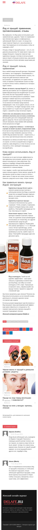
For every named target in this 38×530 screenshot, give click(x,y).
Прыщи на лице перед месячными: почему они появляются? (17, 398)
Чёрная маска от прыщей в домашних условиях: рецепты (18, 370)
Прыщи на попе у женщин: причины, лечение (17, 406)
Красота (7, 20)
